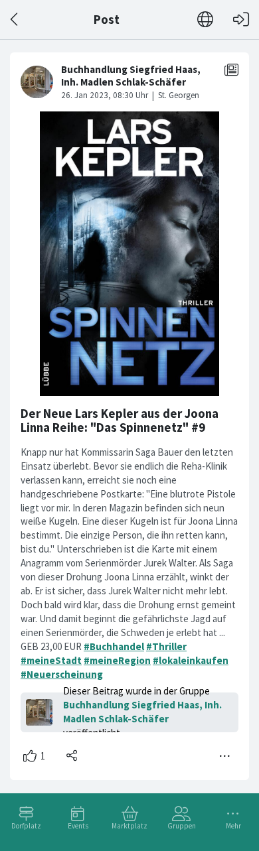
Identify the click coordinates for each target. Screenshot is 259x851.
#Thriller (166, 646)
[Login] (241, 19)
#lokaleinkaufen (190, 660)
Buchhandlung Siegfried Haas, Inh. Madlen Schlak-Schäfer (142, 711)
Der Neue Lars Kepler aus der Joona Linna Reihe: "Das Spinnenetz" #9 (119, 421)
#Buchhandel (114, 646)
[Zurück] (15, 19)
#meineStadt (51, 660)
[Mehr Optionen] (225, 756)
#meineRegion (117, 660)
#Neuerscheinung (62, 674)
